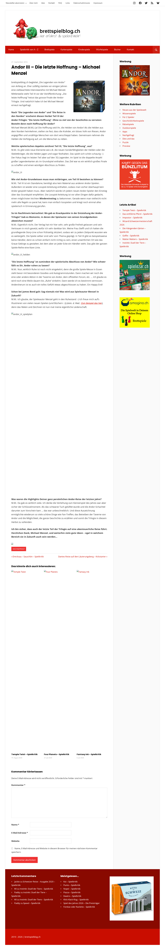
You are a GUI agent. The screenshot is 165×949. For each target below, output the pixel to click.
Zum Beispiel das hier (91, 303)
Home (11, 49)
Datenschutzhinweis (81, 3)
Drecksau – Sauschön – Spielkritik (28, 556)
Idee (43, 3)
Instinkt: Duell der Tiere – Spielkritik (36, 888)
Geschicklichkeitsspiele (133, 120)
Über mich (33, 3)
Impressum (97, 3)
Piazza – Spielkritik (71, 892)
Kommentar (18, 785)
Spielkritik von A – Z (29, 49)
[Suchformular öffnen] (156, 50)
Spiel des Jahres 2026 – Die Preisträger (81, 903)
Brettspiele (49, 49)
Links (68, 3)
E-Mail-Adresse (19, 832)
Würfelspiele (102, 49)
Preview (126, 146)
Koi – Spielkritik (70, 881)
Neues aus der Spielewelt (134, 109)
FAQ (60, 3)
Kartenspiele (66, 49)
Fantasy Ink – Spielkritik (89, 754)
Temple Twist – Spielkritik (24, 754)
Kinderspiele (84, 49)
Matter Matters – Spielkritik (135, 239)
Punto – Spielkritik (71, 885)
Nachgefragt (19, 549)
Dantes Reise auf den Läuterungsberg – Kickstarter (82, 556)
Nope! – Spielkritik (71, 888)
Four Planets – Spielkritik (56, 754)
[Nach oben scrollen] (161, 945)
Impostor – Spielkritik (132, 217)
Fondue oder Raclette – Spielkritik (79, 906)
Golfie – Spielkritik (130, 235)
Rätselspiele (128, 124)
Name (15, 824)
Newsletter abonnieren (15, 3)
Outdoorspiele (129, 127)
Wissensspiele (129, 113)
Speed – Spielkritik (31, 903)
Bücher (117, 49)
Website (15, 841)
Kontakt (51, 3)
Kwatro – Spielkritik (72, 896)
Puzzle (125, 142)
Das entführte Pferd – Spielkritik (137, 214)
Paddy (17, 892)
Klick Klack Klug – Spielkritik (76, 899)
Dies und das (128, 138)
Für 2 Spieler (128, 117)
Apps (124, 131)
